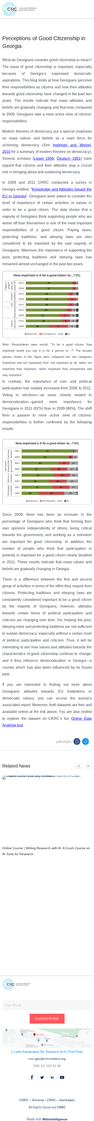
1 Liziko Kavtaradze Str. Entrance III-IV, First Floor (47, 1051)
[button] (80, 9)
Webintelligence (55, 1119)
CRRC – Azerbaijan (61, 1100)
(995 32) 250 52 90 (47, 1066)
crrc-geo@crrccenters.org (47, 1059)
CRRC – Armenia (31, 1100)
